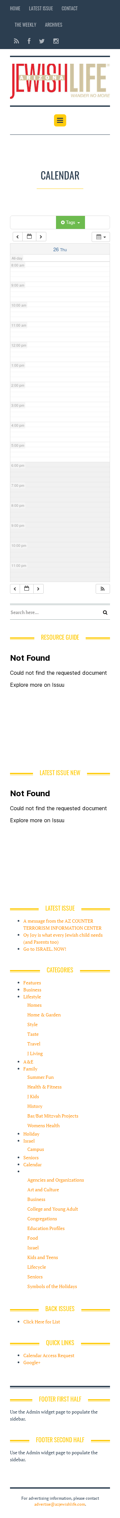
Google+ (31, 1362)
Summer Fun (40, 1077)
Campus (35, 1149)
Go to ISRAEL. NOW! (44, 949)
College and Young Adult (52, 1209)
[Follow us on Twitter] (42, 41)
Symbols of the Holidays (52, 1286)
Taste (33, 1034)
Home (15, 8)
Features (32, 982)
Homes (34, 1005)
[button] (102, 588)
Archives (53, 24)
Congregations (42, 1218)
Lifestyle (32, 996)
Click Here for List (41, 1321)
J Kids (33, 1096)
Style (32, 1024)
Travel (33, 1043)
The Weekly (25, 24)
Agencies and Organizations (55, 1180)
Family (30, 1069)
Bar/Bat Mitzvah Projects (52, 1116)
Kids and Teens (42, 1257)
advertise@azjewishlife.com (59, 1504)
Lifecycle (36, 1267)
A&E (28, 1061)
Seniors (31, 1157)
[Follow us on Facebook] (29, 41)
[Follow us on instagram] (54, 41)
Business (32, 989)
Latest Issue (41, 8)
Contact (70, 8)
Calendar (32, 1164)
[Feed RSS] (16, 41)
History (34, 1106)
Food (32, 1238)
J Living (35, 1053)
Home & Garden (44, 1014)
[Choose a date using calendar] (29, 237)
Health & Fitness (44, 1087)
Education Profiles (46, 1228)
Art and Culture (43, 1189)
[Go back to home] (60, 80)
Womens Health (43, 1125)
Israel (29, 1141)
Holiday (31, 1134)
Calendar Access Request (48, 1355)
